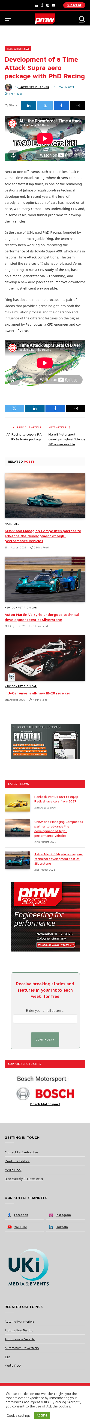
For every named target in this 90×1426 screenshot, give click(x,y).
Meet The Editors (17, 1161)
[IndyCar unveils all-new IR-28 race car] (45, 658)
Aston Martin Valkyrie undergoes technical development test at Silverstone (58, 858)
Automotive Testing (19, 1330)
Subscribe (74, 5)
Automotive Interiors (20, 1321)
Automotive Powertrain (22, 1348)
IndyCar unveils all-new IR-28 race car (37, 693)
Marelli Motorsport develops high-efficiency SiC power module (66, 439)
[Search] (81, 18)
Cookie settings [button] (18, 1415)
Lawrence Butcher (33, 87)
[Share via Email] (77, 105)
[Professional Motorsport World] (45, 18)
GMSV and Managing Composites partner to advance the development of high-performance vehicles (43, 536)
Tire (7, 1357)
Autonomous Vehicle (20, 1339)
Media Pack (13, 1170)
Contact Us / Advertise (21, 1152)
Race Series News (17, 48)
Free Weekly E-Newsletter (24, 1179)
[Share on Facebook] (61, 105)
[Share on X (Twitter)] (45, 105)
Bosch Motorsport (45, 1104)
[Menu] (8, 18)
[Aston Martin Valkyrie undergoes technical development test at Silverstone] (45, 579)
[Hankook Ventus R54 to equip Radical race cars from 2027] (17, 803)
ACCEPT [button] (42, 1415)
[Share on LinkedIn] (28, 105)
